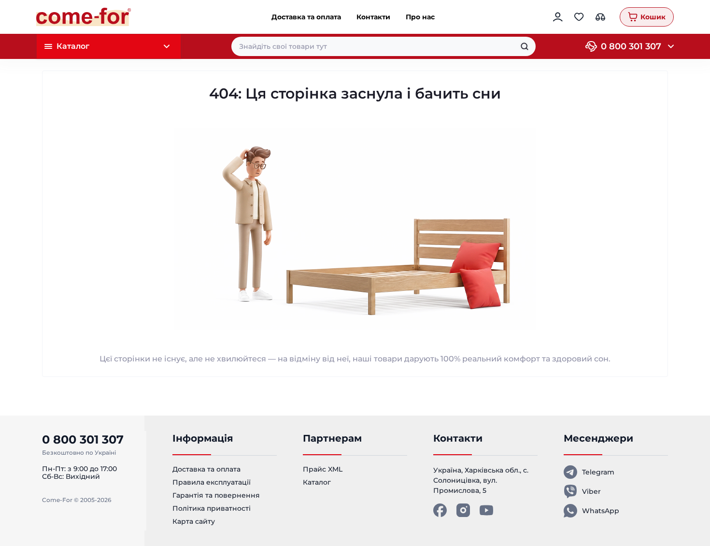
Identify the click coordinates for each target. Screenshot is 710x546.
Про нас (420, 17)
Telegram (598, 472)
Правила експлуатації (211, 482)
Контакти (373, 17)
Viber (591, 491)
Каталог (317, 482)
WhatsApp (600, 510)
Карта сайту (193, 521)
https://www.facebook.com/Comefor (440, 510)
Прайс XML (322, 469)
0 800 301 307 (631, 46)
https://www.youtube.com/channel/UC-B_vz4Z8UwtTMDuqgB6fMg (486, 510)
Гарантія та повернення (216, 495)
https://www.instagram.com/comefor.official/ (463, 510)
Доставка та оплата (306, 17)
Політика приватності (211, 508)
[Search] (524, 46)
